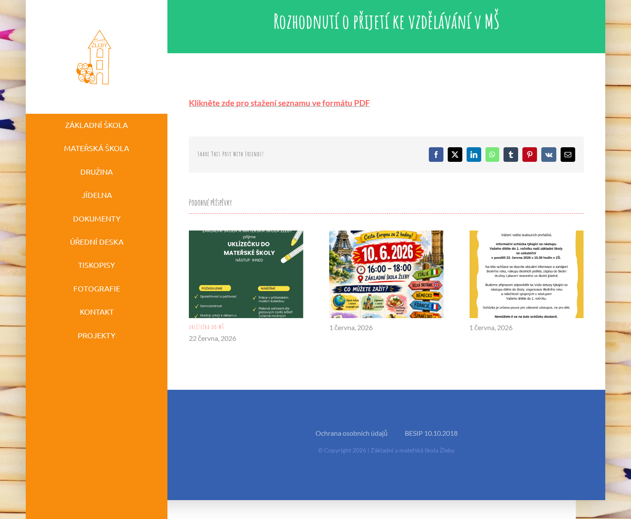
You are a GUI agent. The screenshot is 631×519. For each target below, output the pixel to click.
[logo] (94, 29)
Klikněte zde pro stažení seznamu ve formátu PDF (279, 103)
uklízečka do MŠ (206, 327)
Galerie (246, 274)
